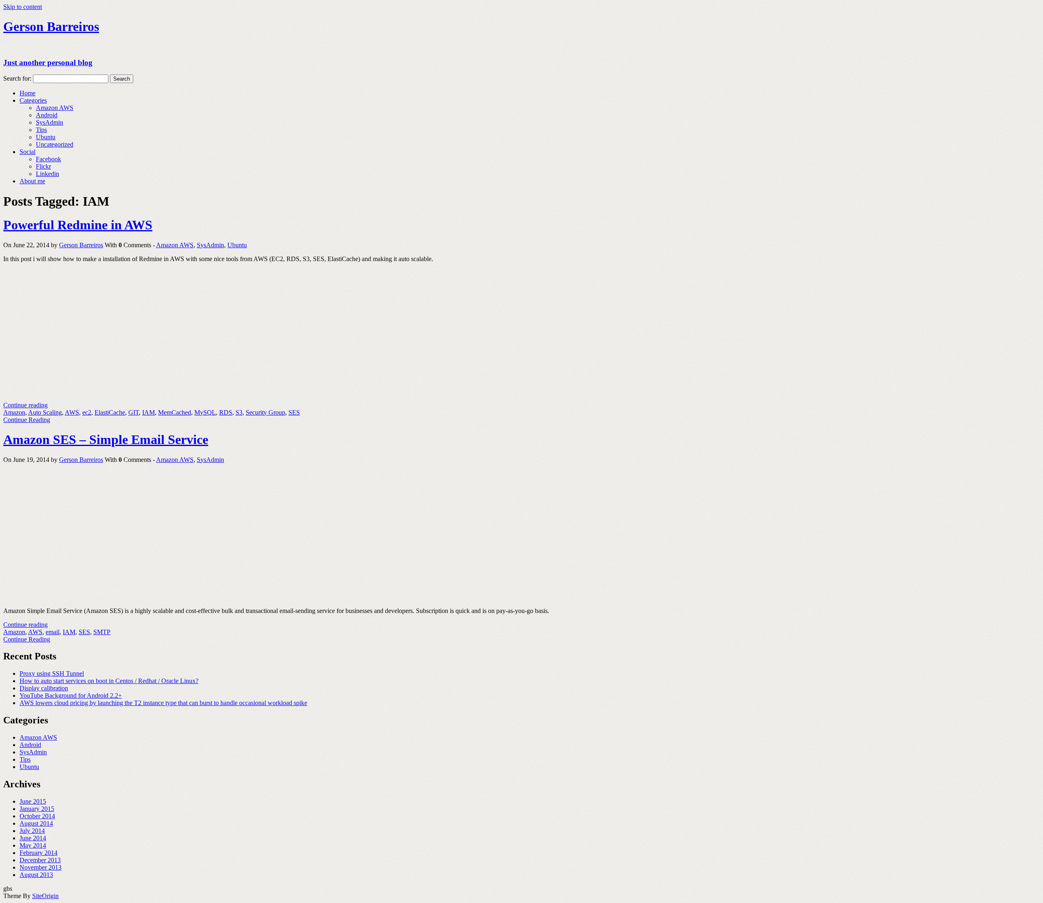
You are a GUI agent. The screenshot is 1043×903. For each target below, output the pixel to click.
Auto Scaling (45, 412)
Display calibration (44, 688)
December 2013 (40, 860)
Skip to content (22, 6)
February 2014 (38, 852)
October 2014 (37, 816)
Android (46, 115)
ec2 (86, 412)
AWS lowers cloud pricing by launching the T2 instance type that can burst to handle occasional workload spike (163, 702)
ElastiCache (110, 412)
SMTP (101, 631)
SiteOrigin (45, 895)
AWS (72, 412)
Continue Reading (26, 419)
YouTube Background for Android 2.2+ (71, 695)
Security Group (265, 412)
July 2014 (32, 830)
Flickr (43, 166)
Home (27, 93)
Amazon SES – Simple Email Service (105, 439)
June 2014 (33, 838)
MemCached (174, 412)
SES (294, 412)
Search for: (17, 78)
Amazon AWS (54, 107)
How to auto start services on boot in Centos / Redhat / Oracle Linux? (109, 680)
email (52, 631)
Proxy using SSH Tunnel (52, 673)
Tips (41, 129)
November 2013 (41, 867)
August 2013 (36, 874)
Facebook (48, 159)
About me (32, 181)
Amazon (14, 412)
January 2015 (37, 808)
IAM (148, 412)
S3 (238, 412)
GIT (133, 412)
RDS (225, 412)
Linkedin (47, 173)
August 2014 (36, 823)
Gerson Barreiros (81, 245)
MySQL (205, 412)
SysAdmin (49, 122)
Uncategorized (54, 144)
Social (27, 151)
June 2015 (33, 801)
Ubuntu (45, 137)
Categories (33, 100)
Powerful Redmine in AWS (77, 225)
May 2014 (33, 845)
